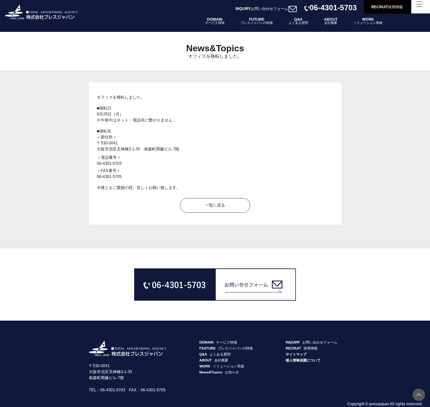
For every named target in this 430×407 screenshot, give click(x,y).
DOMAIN (214, 20)
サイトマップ (296, 354)
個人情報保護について (303, 360)
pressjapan (379, 404)
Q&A (298, 20)
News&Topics (219, 372)
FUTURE (256, 20)
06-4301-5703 (333, 8)
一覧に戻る (215, 205)
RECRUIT (387, 7)
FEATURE (226, 348)
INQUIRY (261, 8)
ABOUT (330, 20)
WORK (367, 20)
